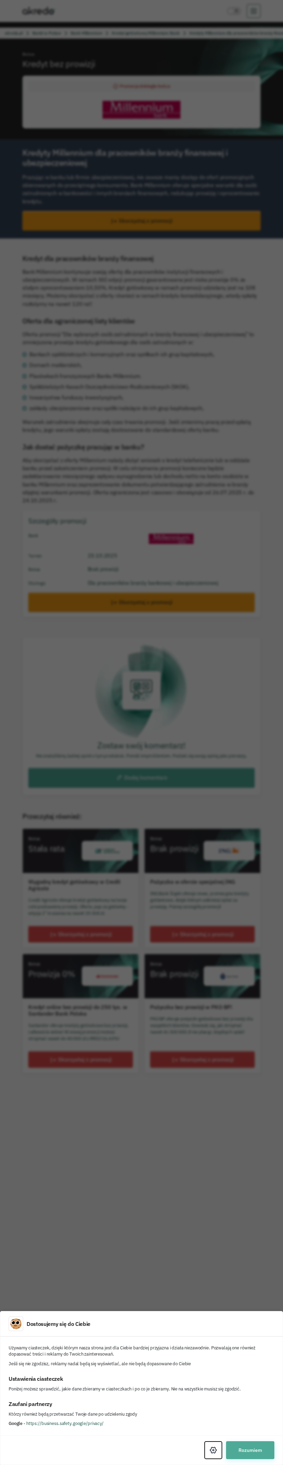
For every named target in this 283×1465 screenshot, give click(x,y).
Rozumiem (250, 1450)
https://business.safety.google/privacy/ (65, 1423)
